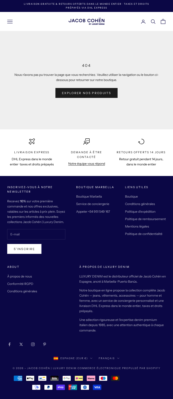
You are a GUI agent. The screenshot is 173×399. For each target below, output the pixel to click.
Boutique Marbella (89, 196)
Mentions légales (137, 226)
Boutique (131, 196)
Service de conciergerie (92, 204)
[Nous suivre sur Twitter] (21, 344)
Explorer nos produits (86, 93)
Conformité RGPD (20, 284)
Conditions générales (140, 204)
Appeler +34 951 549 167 (93, 212)
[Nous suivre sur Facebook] (9, 344)
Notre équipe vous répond (86, 164)
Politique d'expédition (140, 212)
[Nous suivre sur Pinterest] (44, 344)
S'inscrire (24, 249)
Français (107, 358)
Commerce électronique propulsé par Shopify (118, 368)
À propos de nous (19, 276)
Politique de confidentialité (143, 234)
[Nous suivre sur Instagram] (33, 344)
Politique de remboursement (145, 219)
